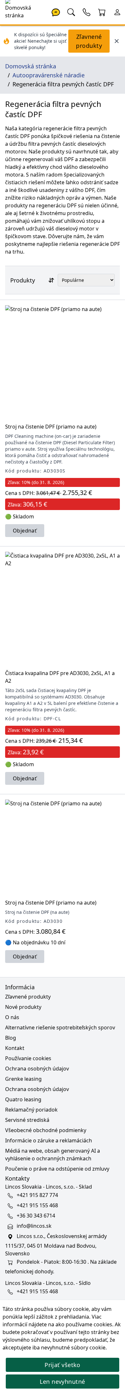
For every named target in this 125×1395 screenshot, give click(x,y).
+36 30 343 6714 (36, 1215)
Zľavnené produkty (89, 41)
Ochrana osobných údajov (37, 1068)
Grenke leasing (23, 1078)
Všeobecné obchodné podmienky (45, 1130)
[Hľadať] (71, 11)
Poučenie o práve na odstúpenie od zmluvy (57, 1168)
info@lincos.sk (34, 1225)
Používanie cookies (28, 1058)
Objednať (25, 530)
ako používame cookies (83, 1324)
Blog (10, 1037)
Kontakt (14, 1048)
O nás (12, 1017)
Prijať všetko (62, 1365)
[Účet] (117, 11)
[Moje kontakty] (86, 11)
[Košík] (102, 11)
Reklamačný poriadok (31, 1109)
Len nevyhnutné (62, 1381)
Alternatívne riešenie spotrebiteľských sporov (60, 1027)
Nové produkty (23, 1006)
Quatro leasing (23, 1099)
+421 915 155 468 (37, 1205)
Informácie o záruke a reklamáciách (48, 1140)
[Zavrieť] (116, 41)
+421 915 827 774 (37, 1195)
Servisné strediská (27, 1119)
